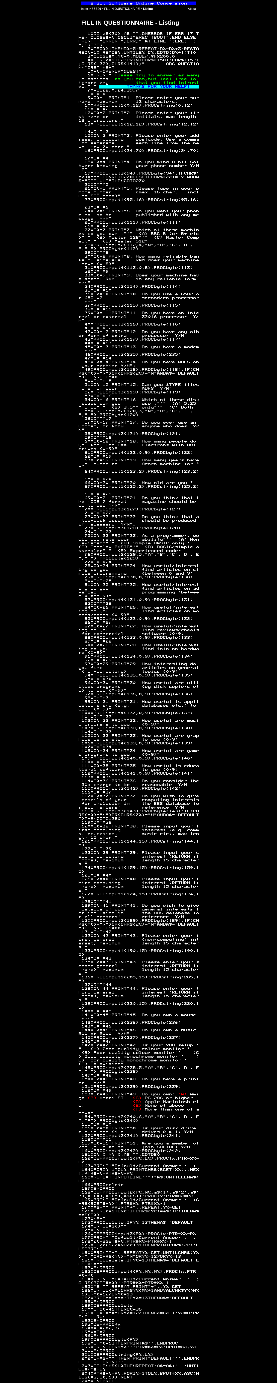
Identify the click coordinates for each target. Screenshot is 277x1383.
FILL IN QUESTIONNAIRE (122, 8)
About (192, 8)
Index (85, 8)
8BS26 (96, 8)
